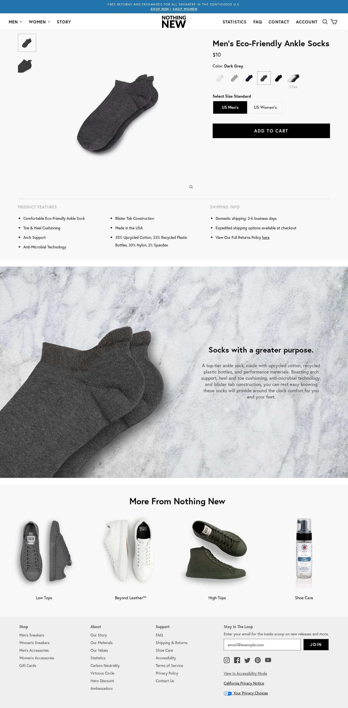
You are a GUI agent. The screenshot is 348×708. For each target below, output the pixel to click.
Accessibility (166, 657)
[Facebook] (237, 660)
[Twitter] (247, 660)
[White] (220, 78)
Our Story (99, 635)
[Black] (278, 78)
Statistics (235, 21)
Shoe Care (164, 650)
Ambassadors (102, 688)
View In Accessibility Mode (245, 673)
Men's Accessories (34, 650)
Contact (279, 21)
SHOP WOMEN (185, 9)
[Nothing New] (174, 22)
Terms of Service (169, 665)
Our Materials (102, 642)
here (265, 237)
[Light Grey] (234, 78)
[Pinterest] (258, 660)
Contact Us (165, 680)
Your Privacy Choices (250, 692)
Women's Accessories (36, 657)
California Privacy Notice (244, 683)
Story (64, 21)
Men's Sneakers (31, 635)
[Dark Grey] (264, 78)
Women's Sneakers (34, 642)
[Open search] (325, 21)
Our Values (99, 650)
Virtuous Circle (102, 673)
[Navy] (249, 78)
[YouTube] (268, 660)
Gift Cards (27, 665)
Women (37, 21)
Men (13, 21)
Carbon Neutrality (105, 665)
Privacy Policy (167, 673)
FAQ (257, 21)
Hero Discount (102, 680)
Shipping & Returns (171, 642)
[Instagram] (227, 660)
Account (307, 21)
